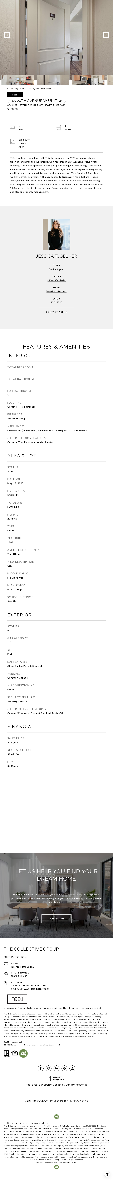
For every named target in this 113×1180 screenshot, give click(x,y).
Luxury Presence (77, 1084)
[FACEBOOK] (41, 1068)
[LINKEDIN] (56, 1068)
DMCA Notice (79, 1100)
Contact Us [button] (56, 918)
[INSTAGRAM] (48, 1068)
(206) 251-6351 (20, 976)
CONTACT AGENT (56, 312)
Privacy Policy (59, 1100)
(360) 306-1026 (57, 280)
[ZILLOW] (72, 1068)
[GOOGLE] (64, 1068)
